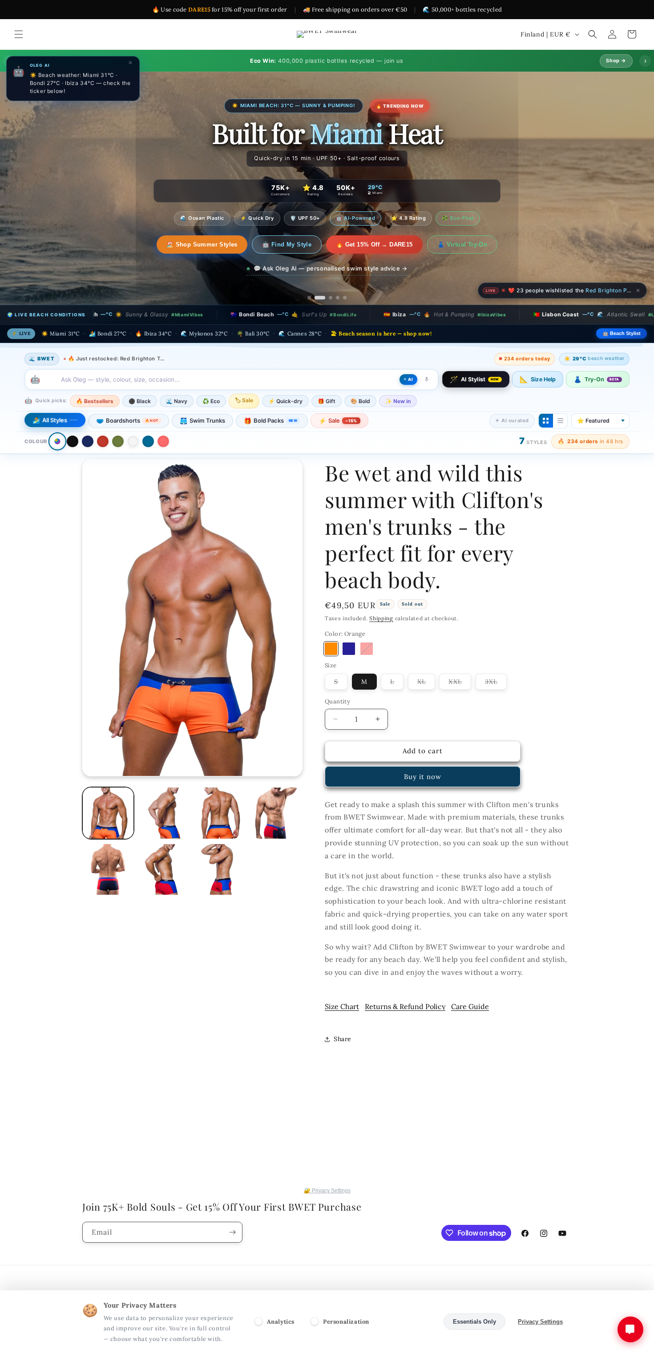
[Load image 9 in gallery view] (220, 869)
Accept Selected (409, 1321)
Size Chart (342, 1006)
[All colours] (57, 441)
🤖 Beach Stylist (621, 333)
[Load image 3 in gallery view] (164, 813)
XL (426, 683)
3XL (496, 683)
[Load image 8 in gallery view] (164, 869)
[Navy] (87, 441)
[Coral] (163, 441)
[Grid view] (546, 420)
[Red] (103, 441)
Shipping (381, 618)
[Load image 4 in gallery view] (220, 813)
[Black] (72, 441)
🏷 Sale (244, 399)
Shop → (616, 60)
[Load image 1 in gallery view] (108, 813)
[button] (18, 34)
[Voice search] (426, 379)
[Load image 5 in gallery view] (277, 813)
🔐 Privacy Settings (327, 1190)
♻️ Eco (211, 400)
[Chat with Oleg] (630, 1329)
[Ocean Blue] (148, 441)
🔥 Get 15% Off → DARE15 (365, 244)
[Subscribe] (232, 1232)
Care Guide (470, 1006)
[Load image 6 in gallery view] (108, 869)
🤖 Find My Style (278, 244)
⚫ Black (140, 400)
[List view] (560, 420)
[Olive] (118, 441)
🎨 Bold (360, 400)
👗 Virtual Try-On (453, 244)
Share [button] (342, 1039)
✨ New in (398, 400)
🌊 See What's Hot (201, 244)
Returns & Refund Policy (405, 1006)
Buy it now (422, 776)
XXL (459, 683)
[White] (133, 441)
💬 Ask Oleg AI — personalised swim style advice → (331, 268)
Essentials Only (474, 1321)
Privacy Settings (540, 1321)
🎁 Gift (326, 400)
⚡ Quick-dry (285, 400)
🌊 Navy (176, 400)
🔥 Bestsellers (94, 400)
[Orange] (331, 648)
